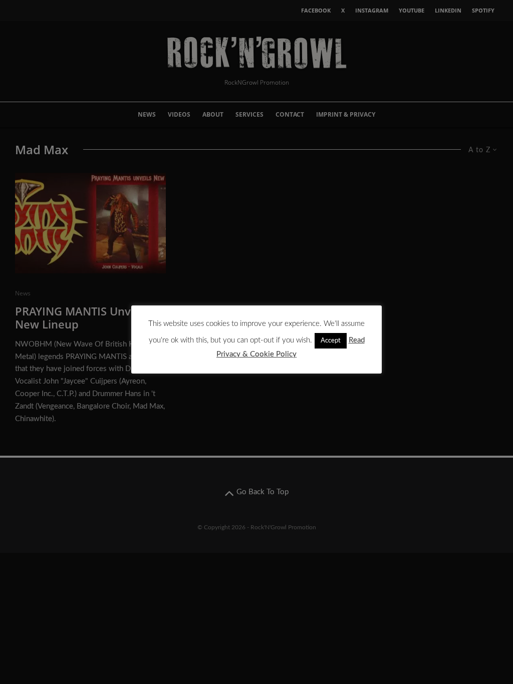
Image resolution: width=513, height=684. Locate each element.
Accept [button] (331, 340)
